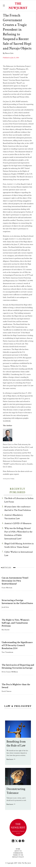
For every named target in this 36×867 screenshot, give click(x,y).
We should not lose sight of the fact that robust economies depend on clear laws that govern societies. (17, 753)
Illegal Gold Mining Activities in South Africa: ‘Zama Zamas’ (19, 545)
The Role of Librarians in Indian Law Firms (19, 500)
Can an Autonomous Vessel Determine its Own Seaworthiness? (15, 580)
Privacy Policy (18, 857)
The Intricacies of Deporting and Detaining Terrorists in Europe (18, 666)
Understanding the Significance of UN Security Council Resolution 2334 (17, 645)
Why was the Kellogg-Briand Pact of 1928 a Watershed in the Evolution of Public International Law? (18, 533)
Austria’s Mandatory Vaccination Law (13, 516)
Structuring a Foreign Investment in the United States (17, 602)
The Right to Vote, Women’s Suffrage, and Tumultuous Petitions (15, 622)
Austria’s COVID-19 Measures (17, 523)
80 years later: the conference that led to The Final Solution (17, 508)
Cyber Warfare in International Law (18, 553)
